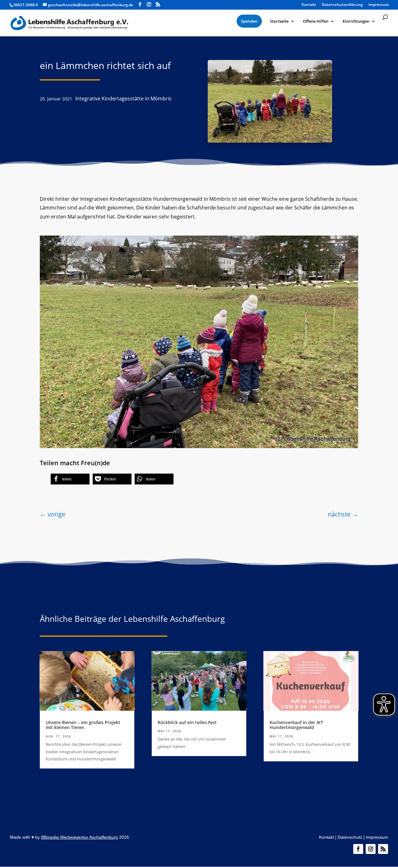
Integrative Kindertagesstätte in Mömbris (123, 98)
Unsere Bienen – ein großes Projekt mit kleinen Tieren (83, 725)
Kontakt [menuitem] (309, 5)
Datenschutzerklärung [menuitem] (342, 5)
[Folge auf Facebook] (358, 849)
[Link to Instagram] (149, 4)
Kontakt (326, 837)
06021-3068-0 (26, 4)
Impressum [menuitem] (378, 5)
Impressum (377, 837)
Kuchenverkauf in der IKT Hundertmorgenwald (296, 725)
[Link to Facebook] (140, 4)
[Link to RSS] (158, 4)
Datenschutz (350, 837)
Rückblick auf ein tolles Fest (187, 722)
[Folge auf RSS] (383, 849)
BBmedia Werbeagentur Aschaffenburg (79, 837)
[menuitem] (249, 21)
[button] (70, 479)
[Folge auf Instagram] (371, 849)
